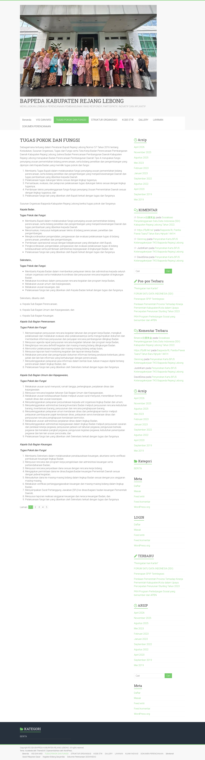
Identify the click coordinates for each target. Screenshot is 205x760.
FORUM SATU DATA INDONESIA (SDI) (153, 293)
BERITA (138, 468)
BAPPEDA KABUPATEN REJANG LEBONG (72, 100)
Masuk (137, 491)
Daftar (137, 486)
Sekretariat (170, 754)
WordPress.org (142, 507)
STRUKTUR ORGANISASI (104, 119)
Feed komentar (142, 501)
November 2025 (142, 152)
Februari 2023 (141, 168)
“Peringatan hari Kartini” (146, 288)
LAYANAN (158, 119)
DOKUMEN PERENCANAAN (36, 126)
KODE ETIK (128, 119)
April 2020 (139, 189)
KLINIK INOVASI (131, 754)
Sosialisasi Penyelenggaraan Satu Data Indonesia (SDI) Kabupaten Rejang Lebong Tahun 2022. (157, 221)
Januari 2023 (141, 173)
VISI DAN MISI (43, 119)
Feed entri (139, 496)
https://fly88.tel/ (145, 230)
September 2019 (143, 194)
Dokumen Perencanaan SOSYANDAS (81, 757)
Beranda (26, 119)
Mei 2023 (139, 162)
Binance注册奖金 (146, 217)
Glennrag (141, 239)
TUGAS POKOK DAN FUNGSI (71, 119)
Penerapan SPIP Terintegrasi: (149, 298)
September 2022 (143, 178)
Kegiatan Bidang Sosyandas (54, 757)
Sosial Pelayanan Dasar (31, 757)
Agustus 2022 (141, 183)
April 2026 (139, 147)
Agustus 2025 (141, 157)
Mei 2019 (139, 199)
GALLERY (143, 119)
